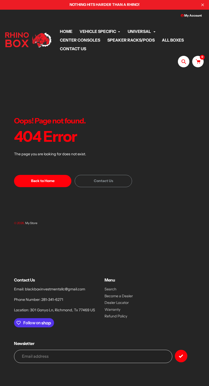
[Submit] (181, 356)
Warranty (112, 309)
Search (110, 289)
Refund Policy (115, 316)
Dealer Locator (116, 302)
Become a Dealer (118, 296)
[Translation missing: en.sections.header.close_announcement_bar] (202, 4)
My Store (31, 223)
